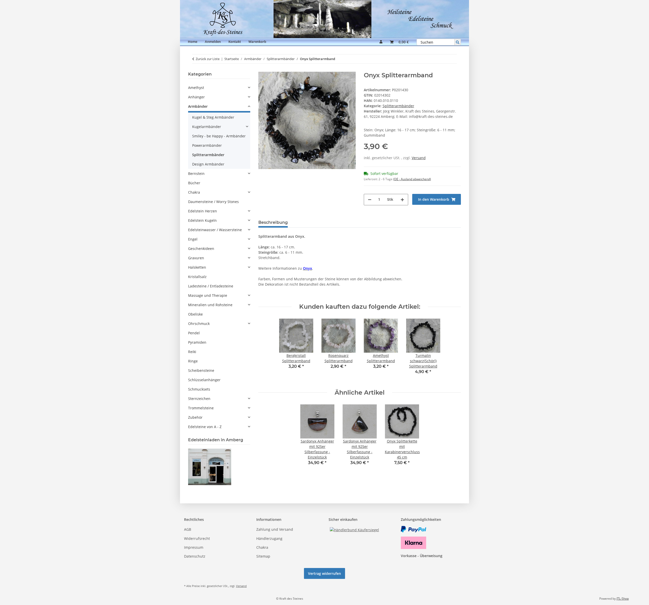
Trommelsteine (201, 408)
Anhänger (196, 97)
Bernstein (196, 173)
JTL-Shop (623, 598)
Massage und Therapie (207, 295)
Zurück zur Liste (208, 59)
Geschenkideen (201, 248)
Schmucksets (199, 389)
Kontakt (234, 41)
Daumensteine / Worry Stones (213, 201)
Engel (192, 239)
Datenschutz (194, 556)
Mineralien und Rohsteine (210, 304)
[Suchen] (457, 42)
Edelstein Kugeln (202, 220)
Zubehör (195, 417)
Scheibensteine (201, 370)
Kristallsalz (197, 276)
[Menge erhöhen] (402, 199)
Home (192, 41)
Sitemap (263, 556)
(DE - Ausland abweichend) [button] (412, 179)
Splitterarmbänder (398, 105)
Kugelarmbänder (206, 126)
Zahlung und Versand (274, 529)
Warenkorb (257, 41)
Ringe (193, 361)
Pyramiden (197, 342)
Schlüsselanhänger (204, 379)
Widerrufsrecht (197, 538)
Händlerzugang (269, 538)
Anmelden (213, 41)
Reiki (192, 351)
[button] (381, 42)
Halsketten (197, 267)
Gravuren (196, 257)
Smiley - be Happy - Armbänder (219, 136)
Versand (419, 157)
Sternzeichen (199, 398)
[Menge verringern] (369, 199)
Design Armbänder (208, 164)
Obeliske (195, 314)
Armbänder (198, 106)
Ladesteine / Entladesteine (210, 286)
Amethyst (196, 87)
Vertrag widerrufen (324, 573)
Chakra (194, 192)
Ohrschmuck (199, 323)
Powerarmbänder (207, 145)
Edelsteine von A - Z (205, 426)
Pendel (194, 333)
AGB (187, 529)
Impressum (193, 547)
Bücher (194, 182)
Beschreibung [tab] (273, 222)
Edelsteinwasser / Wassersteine (215, 229)
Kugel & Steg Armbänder (213, 117)
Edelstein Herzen (202, 211)
